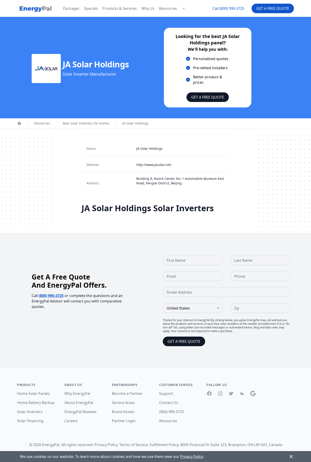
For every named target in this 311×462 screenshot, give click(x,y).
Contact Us (168, 402)
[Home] (19, 123)
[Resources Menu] (183, 8)
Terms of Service (133, 444)
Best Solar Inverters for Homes (86, 123)
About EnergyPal (78, 402)
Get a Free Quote (272, 8)
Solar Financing (30, 420)
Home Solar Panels (33, 393)
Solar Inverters (30, 411)
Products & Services (119, 8)
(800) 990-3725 (51, 295)
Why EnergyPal (77, 393)
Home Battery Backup (36, 402)
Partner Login (123, 420)
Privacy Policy (105, 444)
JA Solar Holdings (135, 123)
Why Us (147, 8)
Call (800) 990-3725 (228, 8)
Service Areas (123, 402)
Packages (71, 8)
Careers (71, 420)
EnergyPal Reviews (80, 411)
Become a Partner (127, 393)
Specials (91, 8)
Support (166, 393)
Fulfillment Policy (164, 444)
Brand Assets (123, 411)
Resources (168, 8)
